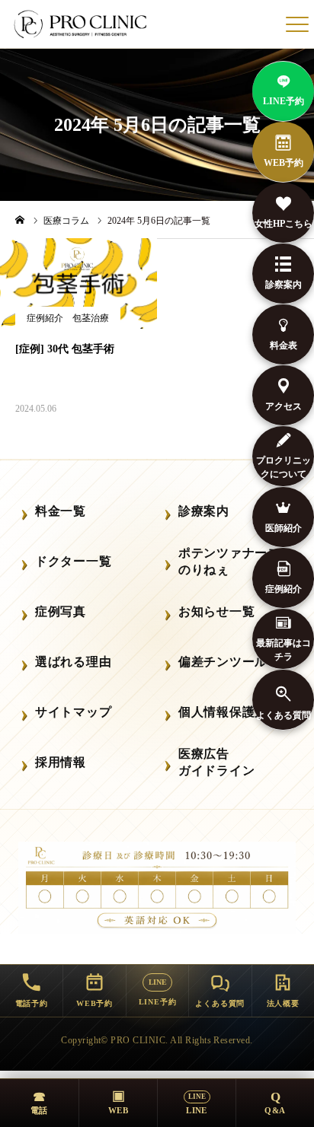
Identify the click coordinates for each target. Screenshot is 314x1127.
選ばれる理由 (73, 661)
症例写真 (60, 611)
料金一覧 (60, 511)
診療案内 (203, 511)
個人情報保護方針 (229, 711)
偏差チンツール (223, 661)
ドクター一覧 (73, 561)
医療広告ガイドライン (216, 762)
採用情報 (60, 762)
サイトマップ (73, 711)
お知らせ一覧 (216, 611)
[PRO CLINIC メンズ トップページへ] (81, 24)
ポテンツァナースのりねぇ (229, 561)
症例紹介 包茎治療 (68, 318)
